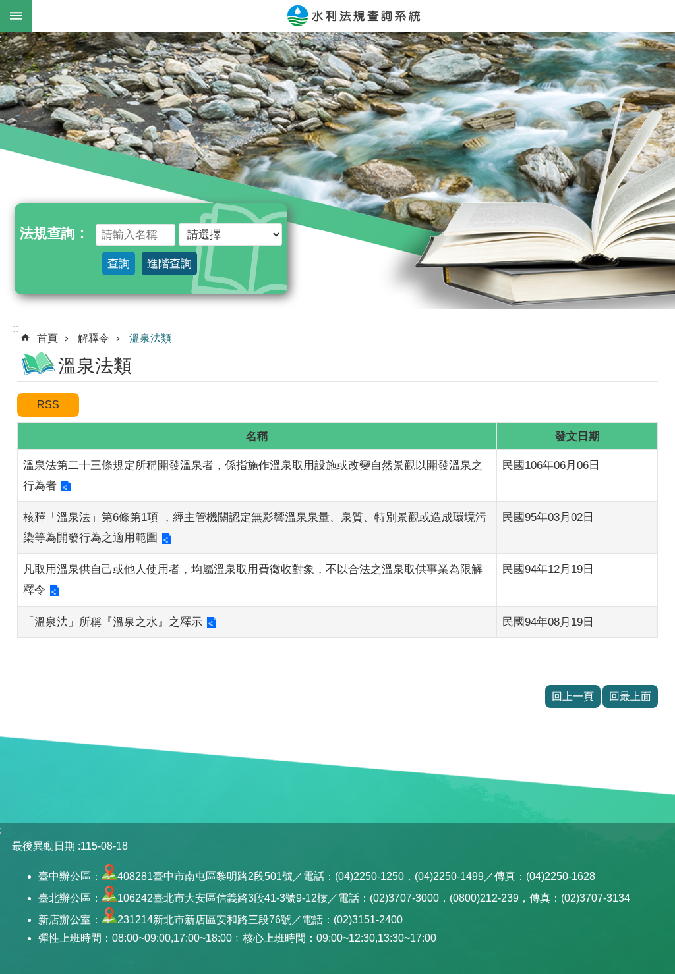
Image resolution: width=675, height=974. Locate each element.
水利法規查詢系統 (353, 16)
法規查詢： (54, 232)
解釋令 (93, 338)
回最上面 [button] (630, 696)
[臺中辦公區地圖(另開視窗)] (109, 876)
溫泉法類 (150, 338)
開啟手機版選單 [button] (16, 16)
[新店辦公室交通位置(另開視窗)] (109, 919)
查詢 (118, 263)
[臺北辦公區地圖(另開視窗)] (109, 898)
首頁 (47, 338)
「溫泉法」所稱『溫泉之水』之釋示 (112, 621)
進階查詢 (169, 263)
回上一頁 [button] (573, 696)
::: (14, 328)
